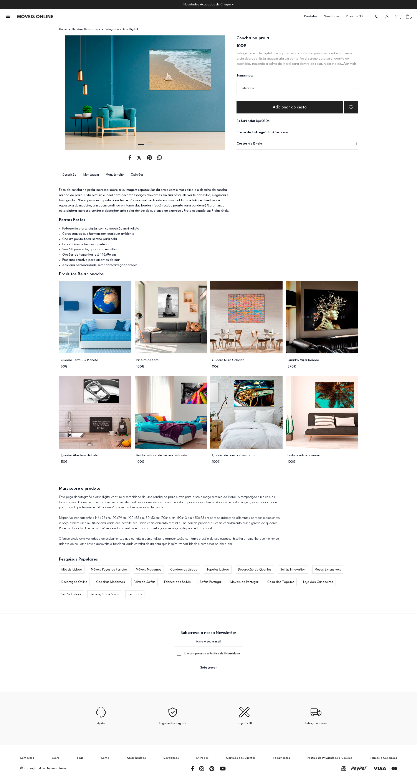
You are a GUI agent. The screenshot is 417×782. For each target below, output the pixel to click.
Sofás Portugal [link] (211, 582)
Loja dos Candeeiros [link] (318, 582)
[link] (35, 16)
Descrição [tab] (69, 174)
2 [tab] (149, 144)
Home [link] (63, 29)
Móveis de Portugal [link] (244, 582)
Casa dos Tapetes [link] (280, 582)
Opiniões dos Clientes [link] (240, 758)
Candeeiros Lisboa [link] (183, 569)
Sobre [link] (56, 758)
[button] (8, 16)
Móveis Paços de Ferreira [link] (109, 569)
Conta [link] (105, 758)
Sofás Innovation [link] (293, 569)
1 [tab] (141, 144)
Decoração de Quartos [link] (255, 569)
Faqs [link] (80, 758)
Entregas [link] (202, 758)
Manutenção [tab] (115, 174)
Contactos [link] (27, 758)
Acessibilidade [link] (136, 758)
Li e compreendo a (212, 653)
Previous (76, 93)
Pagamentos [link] (281, 758)
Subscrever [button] (208, 667)
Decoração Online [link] (74, 582)
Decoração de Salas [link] (104, 594)
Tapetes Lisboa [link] (218, 569)
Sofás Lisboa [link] (71, 594)
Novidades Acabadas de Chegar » (209, 4)
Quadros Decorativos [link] (86, 29)
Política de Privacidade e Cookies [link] (330, 758)
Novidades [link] (332, 16)
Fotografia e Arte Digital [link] (121, 29)
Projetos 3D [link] (354, 16)
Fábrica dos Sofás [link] (177, 582)
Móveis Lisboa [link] (71, 569)
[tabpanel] (145, 92)
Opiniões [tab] (137, 174)
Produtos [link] (311, 16)
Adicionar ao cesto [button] (290, 107)
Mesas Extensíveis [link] (328, 569)
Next (214, 93)
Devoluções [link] (171, 758)
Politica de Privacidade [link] (225, 653)
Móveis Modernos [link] (148, 569)
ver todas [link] (135, 594)
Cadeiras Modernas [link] (110, 582)
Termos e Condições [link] (383, 758)
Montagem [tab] (91, 174)
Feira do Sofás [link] (144, 582)
